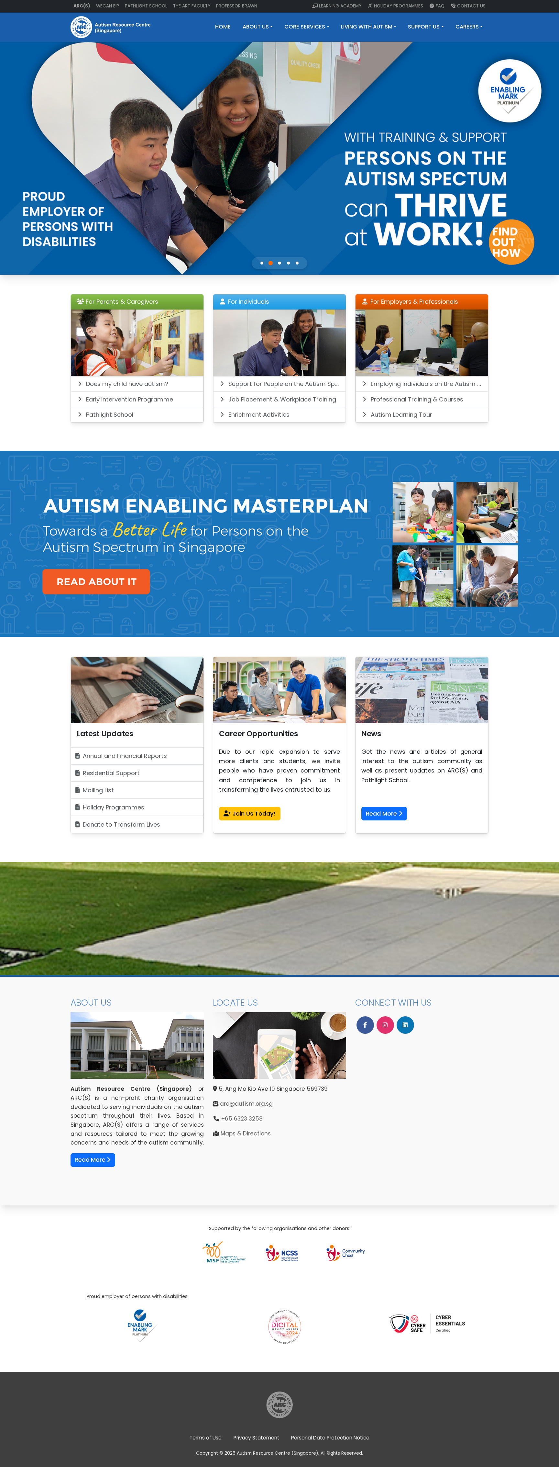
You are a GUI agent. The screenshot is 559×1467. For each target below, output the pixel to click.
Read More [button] (382, 813)
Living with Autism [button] (366, 26)
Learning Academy (340, 6)
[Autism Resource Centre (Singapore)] (279, 1404)
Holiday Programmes (398, 6)
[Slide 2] (270, 263)
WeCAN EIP (107, 6)
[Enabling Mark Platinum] (142, 1325)
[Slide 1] (261, 263)
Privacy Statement (257, 1437)
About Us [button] (256, 26)
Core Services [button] (304, 26)
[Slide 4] (288, 263)
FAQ (440, 6)
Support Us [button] (424, 26)
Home (223, 26)
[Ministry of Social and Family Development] (224, 1252)
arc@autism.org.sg (246, 1104)
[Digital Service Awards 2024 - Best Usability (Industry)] (284, 1318)
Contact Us (471, 6)
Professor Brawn (236, 6)
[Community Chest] (345, 1252)
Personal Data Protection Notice (330, 1437)
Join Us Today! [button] (253, 813)
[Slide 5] (297, 263)
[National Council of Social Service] (285, 1252)
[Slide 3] (279, 263)
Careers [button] (467, 26)
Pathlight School (146, 6)
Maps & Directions (246, 1133)
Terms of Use (206, 1437)
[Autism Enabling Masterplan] (279, 543)
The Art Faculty (191, 6)
